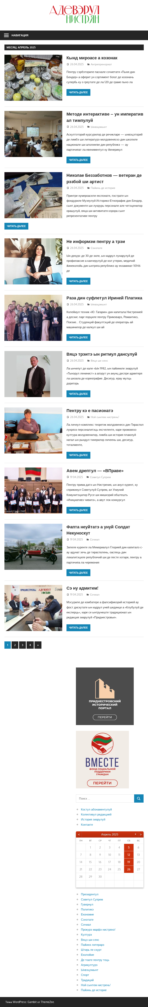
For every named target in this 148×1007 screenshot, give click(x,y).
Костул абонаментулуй (96, 809)
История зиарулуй (93, 819)
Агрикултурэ (89, 965)
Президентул (89, 894)
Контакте (87, 824)
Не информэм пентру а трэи (95, 241)
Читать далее (78, 92)
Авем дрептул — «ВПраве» (95, 470)
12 (129, 855)
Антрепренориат (101, 64)
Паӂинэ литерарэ (92, 945)
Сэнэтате (96, 247)
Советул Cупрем (100, 477)
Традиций (87, 980)
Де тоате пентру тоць (95, 960)
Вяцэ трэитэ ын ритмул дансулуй (101, 354)
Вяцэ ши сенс (99, 360)
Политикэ (87, 909)
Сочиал (94, 539)
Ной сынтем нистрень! (105, 417)
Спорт (85, 975)
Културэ (86, 934)
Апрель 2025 (109, 834)
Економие (87, 914)
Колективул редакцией (96, 814)
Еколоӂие (87, 955)
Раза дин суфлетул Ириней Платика (104, 297)
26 (128, 869)
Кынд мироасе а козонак (91, 57)
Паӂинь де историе (103, 187)
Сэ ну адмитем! (82, 588)
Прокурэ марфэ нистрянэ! (98, 929)
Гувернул (87, 904)
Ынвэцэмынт (99, 126)
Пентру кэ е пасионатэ (89, 410)
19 (128, 862)
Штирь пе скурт (91, 950)
